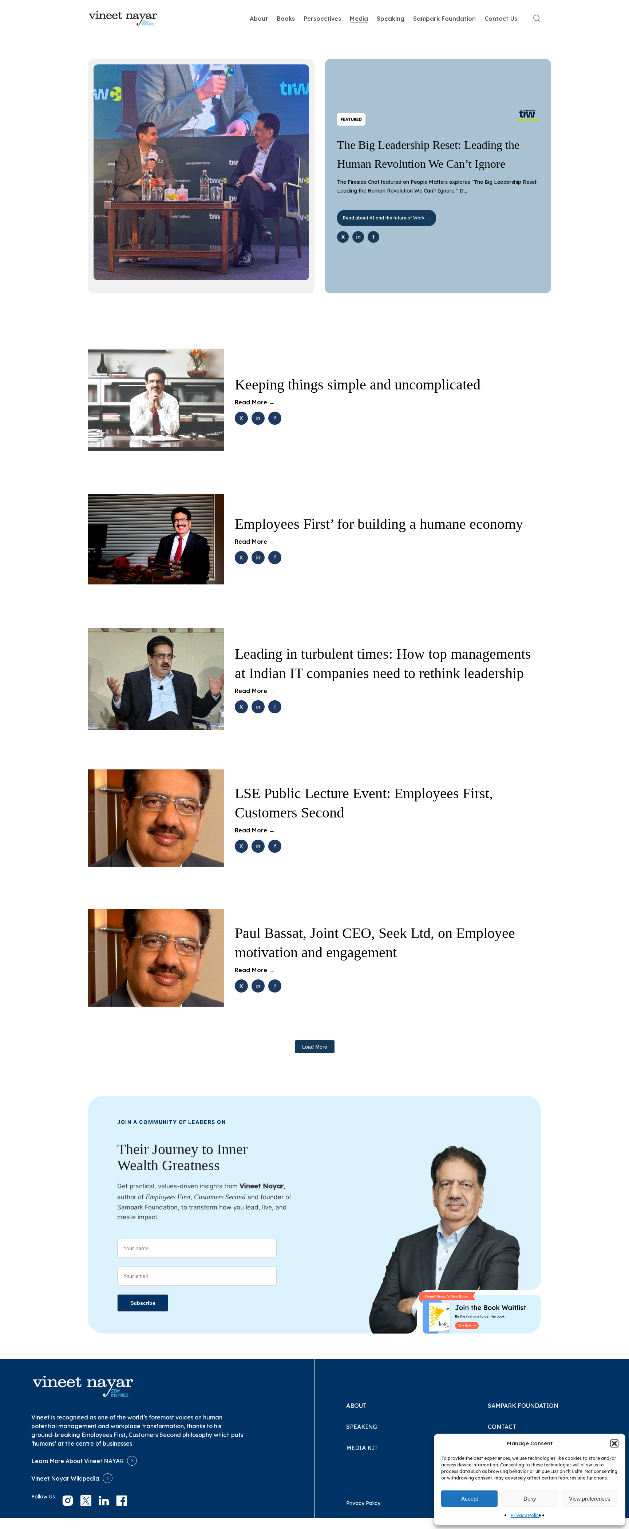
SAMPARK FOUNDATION (523, 1405)
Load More (314, 1047)
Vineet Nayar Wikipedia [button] (65, 1478)
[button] (614, 1443)
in (358, 237)
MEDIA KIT (362, 1447)
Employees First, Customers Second (131, 1434)
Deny (529, 1499)
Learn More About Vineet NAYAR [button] (77, 1461)
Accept (469, 1499)
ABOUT (356, 1405)
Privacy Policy (526, 1515)
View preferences (589, 1499)
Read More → (255, 402)
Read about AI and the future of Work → (386, 218)
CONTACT (502, 1426)
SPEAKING (361, 1426)
